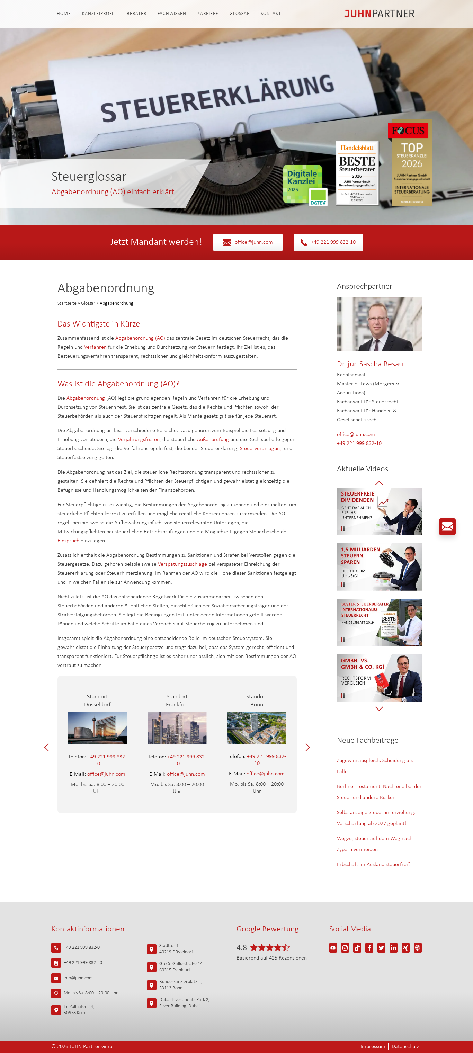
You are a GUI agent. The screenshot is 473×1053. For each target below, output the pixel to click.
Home (64, 13)
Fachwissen (172, 13)
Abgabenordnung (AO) (140, 338)
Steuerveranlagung (261, 449)
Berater (136, 13)
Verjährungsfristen (139, 440)
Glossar (240, 13)
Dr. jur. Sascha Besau (370, 364)
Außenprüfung (213, 440)
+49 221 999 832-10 (333, 242)
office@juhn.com (254, 242)
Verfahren (95, 347)
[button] (48, 747)
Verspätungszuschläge (182, 564)
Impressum (372, 1047)
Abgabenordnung (85, 398)
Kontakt (271, 13)
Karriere (207, 13)
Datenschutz (405, 1047)
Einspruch (69, 541)
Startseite (67, 303)
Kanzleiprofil (99, 13)
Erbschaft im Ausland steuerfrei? (373, 864)
